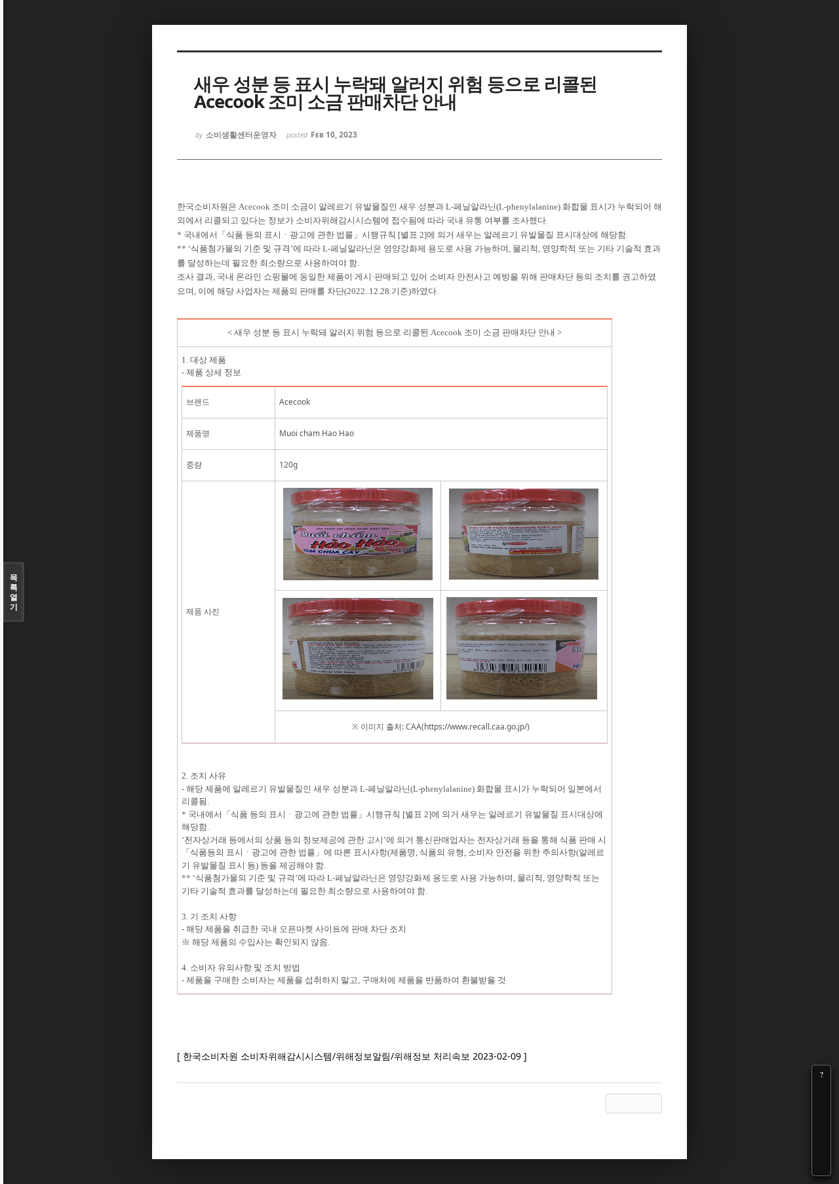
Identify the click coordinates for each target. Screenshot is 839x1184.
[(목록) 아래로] (821, 1148)
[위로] (821, 1129)
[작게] (821, 1111)
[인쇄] (821, 1166)
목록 (14, 592)
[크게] (821, 1093)
